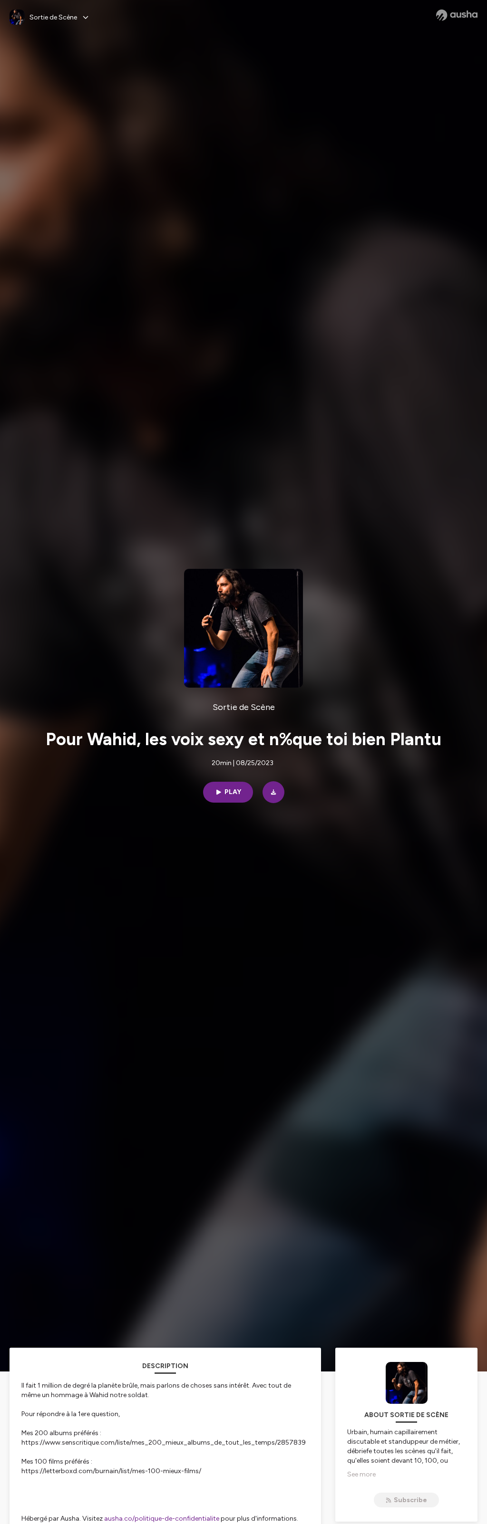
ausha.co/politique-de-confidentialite (161, 1518)
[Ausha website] (456, 15)
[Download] (273, 792)
